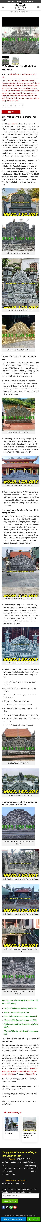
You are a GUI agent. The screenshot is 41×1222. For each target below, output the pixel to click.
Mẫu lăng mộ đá (18, 1020)
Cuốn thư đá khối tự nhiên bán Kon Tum (22, 88)
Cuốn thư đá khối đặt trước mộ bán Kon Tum (21, 96)
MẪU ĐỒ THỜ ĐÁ (18, 1216)
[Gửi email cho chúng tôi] (7, 1207)
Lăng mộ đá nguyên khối (16, 1071)
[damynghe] (20, 6)
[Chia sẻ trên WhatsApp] (3, 105)
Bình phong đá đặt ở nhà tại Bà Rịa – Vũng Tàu (29, 1135)
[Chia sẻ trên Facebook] (7, 105)
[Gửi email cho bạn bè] (15, 105)
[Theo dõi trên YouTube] (15, 1207)
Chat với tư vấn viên (15, 1219)
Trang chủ (13, 12)
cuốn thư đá (13, 124)
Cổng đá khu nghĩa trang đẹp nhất (23, 1016)
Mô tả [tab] (11, 112)
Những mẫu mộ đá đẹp (19, 1012)
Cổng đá (29, 1071)
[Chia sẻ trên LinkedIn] (22, 105)
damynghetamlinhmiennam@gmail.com (22, 1189)
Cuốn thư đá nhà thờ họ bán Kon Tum (15, 98)
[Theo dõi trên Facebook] (3, 1207)
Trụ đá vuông (9, 1133)
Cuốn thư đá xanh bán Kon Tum (12, 91)
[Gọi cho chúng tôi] (11, 1207)
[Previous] (4, 35)
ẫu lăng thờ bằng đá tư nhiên (25, 1008)
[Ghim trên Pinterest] (18, 105)
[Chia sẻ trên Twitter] (11, 105)
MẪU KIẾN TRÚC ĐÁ (24, 12)
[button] (3, 6)
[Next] (37, 35)
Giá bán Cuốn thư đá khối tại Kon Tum (18, 81)
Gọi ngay (35, 1219)
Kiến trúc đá (30, 1074)
